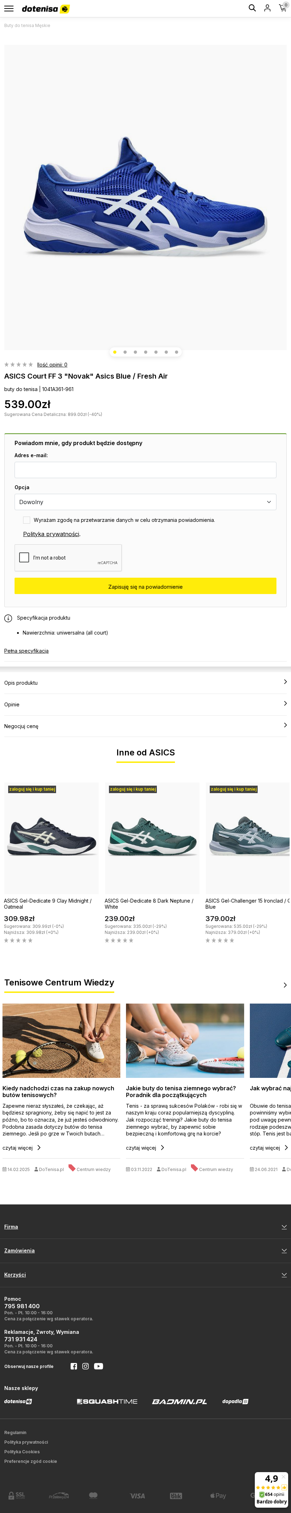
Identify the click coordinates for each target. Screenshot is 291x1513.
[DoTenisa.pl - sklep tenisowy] (18, 1401)
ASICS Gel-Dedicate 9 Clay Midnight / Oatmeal (48, 904)
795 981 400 (22, 1306)
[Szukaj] (252, 9)
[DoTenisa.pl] (46, 9)
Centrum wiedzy (94, 1169)
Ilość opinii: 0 (52, 365)
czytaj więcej (18, 1148)
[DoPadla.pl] (235, 1401)
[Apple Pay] (226, 1495)
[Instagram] (83, 1366)
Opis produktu (21, 683)
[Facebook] (71, 1366)
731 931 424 (20, 1339)
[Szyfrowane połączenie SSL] (24, 1495)
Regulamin (15, 1432)
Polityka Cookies (22, 1451)
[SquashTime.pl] (107, 1401)
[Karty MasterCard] (105, 1495)
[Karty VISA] (145, 1495)
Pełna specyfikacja (26, 651)
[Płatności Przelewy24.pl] (65, 1495)
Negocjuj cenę (21, 726)
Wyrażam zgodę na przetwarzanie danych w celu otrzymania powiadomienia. (124, 520)
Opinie (12, 704)
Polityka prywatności (51, 534)
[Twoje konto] (267, 8)
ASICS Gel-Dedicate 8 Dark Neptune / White (149, 904)
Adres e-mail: (31, 455)
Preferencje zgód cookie (30, 1461)
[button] (114, 352)
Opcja (22, 487)
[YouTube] (96, 1366)
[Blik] (186, 1495)
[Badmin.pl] (179, 1401)
